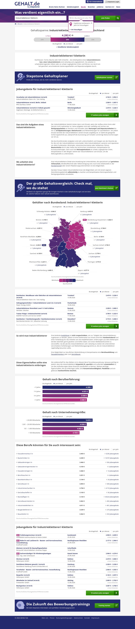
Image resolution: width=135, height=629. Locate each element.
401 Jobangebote (113, 505)
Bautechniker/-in (24, 458)
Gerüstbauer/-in (23, 484)
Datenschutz (78, 618)
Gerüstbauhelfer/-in (25, 492)
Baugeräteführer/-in (25, 510)
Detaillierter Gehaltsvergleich (68, 47)
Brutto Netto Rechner (57, 7)
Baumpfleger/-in (23, 497)
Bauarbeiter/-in (23, 514)
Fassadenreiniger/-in (25, 471)
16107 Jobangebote (112, 458)
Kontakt (87, 618)
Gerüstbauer (76, 354)
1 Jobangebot (84, 273)
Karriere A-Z (109, 7)
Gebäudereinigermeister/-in (28, 467)
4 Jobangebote (41, 265)
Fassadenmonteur (57, 354)
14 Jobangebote (113, 471)
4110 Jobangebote (112, 488)
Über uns (45, 618)
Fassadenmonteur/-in (25, 454)
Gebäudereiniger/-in (25, 462)
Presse (52, 618)
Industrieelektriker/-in (25, 505)
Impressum (95, 618)
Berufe (83, 7)
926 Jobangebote (113, 462)
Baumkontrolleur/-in (25, 480)
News (118, 7)
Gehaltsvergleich (73, 7)
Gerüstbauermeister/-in (26, 501)
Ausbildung (65, 335)
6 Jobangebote (36, 240)
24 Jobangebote (113, 480)
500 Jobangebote (113, 484)
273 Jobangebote (113, 510)
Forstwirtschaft (56, 166)
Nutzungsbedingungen (64, 618)
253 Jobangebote (113, 514)
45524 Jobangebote (112, 497)
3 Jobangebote (51, 215)
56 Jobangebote (113, 492)
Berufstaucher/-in (24, 475)
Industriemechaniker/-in (26, 488)
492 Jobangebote (113, 501)
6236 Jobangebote (112, 454)
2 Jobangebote (97, 231)
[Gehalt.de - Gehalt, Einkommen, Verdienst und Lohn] (27, 5)
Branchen (91, 7)
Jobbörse (100, 7)
